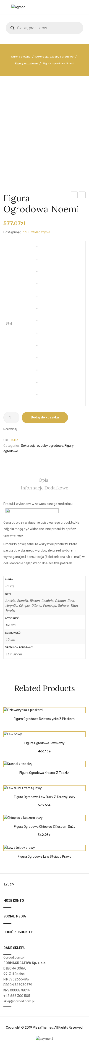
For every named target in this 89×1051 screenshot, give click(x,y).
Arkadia (45, 260)
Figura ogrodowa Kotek (74, 195)
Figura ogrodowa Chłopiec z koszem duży (44, 827)
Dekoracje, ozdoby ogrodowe (54, 56)
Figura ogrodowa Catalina (82, 195)
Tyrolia (45, 396)
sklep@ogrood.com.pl (18, 1001)
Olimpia (45, 334)
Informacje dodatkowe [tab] (44, 488)
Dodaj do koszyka (45, 417)
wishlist (71, 7)
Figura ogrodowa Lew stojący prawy (44, 857)
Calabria (45, 285)
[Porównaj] (44, 710)
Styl (9, 324)
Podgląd (51, 710)
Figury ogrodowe (26, 63)
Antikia (45, 248)
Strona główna (20, 56)
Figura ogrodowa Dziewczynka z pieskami (44, 719)
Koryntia (45, 322)
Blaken (45, 273)
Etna (45, 310)
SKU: (6, 440)
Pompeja (45, 359)
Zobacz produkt (37, 710)
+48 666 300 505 (16, 996)
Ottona (45, 347)
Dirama (45, 297)
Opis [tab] (43, 480)
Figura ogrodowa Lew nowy (44, 743)
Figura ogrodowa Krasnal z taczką (44, 773)
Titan (45, 384)
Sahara (45, 371)
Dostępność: (12, 232)
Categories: (11, 446)
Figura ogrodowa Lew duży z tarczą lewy (44, 797)
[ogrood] (18, 7)
